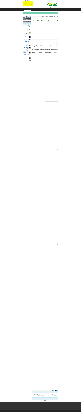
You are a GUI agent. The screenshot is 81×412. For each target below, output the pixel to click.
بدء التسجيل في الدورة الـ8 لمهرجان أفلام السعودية (27, 17)
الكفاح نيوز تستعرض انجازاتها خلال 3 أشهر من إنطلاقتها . (27, 19)
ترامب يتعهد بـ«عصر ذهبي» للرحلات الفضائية (48, 13)
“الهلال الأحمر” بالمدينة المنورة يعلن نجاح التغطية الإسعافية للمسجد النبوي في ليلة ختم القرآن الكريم (27, 21)
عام (57, 16)
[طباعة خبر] (55, 70)
